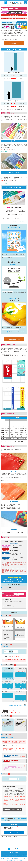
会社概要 (8, 858)
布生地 (5, 619)
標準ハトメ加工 (8, 668)
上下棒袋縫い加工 (7, 681)
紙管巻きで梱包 (19, 719)
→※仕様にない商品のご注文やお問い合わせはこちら (17, 705)
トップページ (3, 858)
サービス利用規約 (10, 860)
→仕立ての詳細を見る (9, 678)
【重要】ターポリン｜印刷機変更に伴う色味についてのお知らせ (14, 18)
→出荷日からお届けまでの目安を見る (7, 737)
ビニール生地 (19, 619)
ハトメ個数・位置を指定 (21, 668)
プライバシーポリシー (23, 858)
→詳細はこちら (4, 151)
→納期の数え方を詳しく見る (5, 735)
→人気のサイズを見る (4, 646)
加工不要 (8, 691)
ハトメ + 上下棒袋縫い (21, 681)
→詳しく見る (20, 820)
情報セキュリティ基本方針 (18, 860)
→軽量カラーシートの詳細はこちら (18, 221)
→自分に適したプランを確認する (6, 589)
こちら (18, 836)
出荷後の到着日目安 (14, 543)
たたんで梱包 (6, 719)
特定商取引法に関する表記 (15, 858)
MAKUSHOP (3, 6)
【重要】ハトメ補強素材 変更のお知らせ (14, 15)
